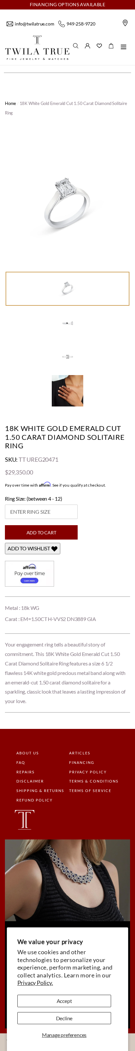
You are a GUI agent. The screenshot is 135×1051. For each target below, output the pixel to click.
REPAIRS (25, 772)
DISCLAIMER (30, 781)
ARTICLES (79, 753)
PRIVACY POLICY (88, 772)
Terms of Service (90, 790)
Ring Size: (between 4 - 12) (33, 499)
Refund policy (34, 800)
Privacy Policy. (35, 982)
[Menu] (123, 48)
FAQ (20, 762)
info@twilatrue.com (34, 23)
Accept (64, 1001)
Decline (64, 1018)
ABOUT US (27, 753)
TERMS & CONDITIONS (94, 781)
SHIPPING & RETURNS (40, 790)
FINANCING (81, 762)
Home (10, 103)
